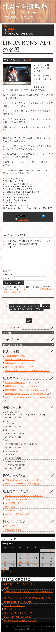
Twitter (11, 12)
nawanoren (35, 386)
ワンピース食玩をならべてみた (19, 499)
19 (20, 561)
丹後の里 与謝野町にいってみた (20, 359)
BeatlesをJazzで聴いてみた (24, 306)
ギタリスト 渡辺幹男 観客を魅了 (20, 397)
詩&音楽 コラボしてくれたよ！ (20, 609)
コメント (9, 246)
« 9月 (4, 572)
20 (28, 561)
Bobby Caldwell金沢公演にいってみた (30, 308)
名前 (6, 270)
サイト (6, 278)
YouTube (28, 12)
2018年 (8, 587)
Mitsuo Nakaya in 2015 (18, 601)
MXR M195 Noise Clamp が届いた (22, 483)
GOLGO (27, 17)
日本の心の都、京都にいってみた (20, 367)
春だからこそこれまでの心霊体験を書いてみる (28, 598)
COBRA (11, 17)
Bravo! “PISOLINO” (15, 382)
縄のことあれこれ (13, 529)
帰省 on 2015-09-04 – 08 (18, 613)
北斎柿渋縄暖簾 (25, 6)
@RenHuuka (35, 390)
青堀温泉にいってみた (15, 363)
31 (5, 568)
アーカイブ (10, 526)
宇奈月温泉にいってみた (16, 356)
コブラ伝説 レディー (15, 507)
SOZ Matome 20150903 (18, 616)
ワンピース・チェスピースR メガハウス (24, 495)
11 (12, 557)
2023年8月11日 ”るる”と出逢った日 (23, 584)
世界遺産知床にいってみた (17, 393)
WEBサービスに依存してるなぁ (20, 620)
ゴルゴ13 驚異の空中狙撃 (17, 514)
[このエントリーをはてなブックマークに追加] (43, 216)
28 (35, 565)
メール (8, 274)
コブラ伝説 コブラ (14, 510)
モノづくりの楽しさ (14, 605)
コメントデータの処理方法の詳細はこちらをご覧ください (28, 290)
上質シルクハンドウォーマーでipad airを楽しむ (27, 370)
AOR (29, 60)
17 (5, 561)
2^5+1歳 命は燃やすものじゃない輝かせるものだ (28, 593)
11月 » (13, 572)
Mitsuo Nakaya (34, 629)
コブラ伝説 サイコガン (16, 503)
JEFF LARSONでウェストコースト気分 (23, 480)
